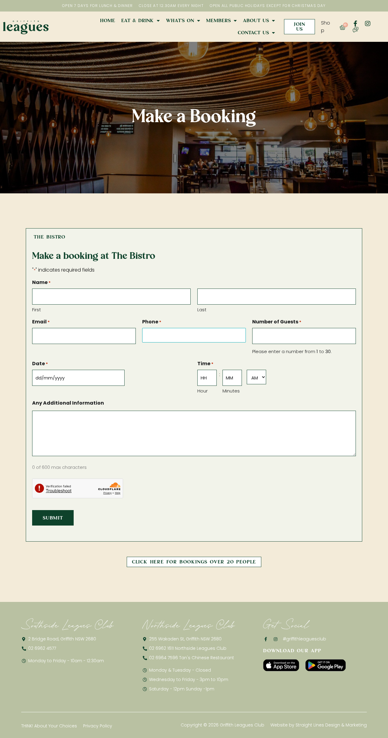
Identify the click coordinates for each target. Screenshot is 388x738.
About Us (256, 20)
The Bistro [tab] (49, 237)
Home (107, 20)
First (36, 309)
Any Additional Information (68, 402)
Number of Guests (276, 321)
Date (40, 363)
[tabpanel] (194, 393)
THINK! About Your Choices (49, 726)
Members (218, 20)
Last (201, 309)
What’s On (180, 20)
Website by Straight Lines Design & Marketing (318, 725)
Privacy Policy (97, 726)
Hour (202, 391)
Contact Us (253, 32)
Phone (151, 321)
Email (41, 321)
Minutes (231, 391)
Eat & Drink (137, 20)
